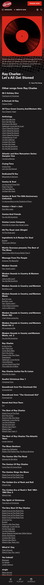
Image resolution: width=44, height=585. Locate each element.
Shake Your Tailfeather (9, 449)
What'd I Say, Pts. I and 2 (11, 552)
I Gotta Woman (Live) (9, 137)
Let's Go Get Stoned (9, 169)
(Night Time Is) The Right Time (13, 475)
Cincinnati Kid (7, 390)
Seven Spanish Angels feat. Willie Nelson (17, 533)
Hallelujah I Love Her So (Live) (13, 126)
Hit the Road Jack (8, 529)
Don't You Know (8, 353)
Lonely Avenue (7, 441)
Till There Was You (8, 189)
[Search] (41, 9)
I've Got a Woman (8, 159)
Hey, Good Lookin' (8, 303)
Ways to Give (21, 10)
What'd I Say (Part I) (9, 427)
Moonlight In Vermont (10, 177)
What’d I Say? (7, 429)
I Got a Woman (7, 362)
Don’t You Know (7, 416)
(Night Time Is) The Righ (10, 413)
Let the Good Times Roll (11, 184)
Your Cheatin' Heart (9, 112)
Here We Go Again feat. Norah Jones (15, 225)
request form (26, 66)
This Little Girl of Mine (10, 366)
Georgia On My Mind (9, 459)
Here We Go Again (8, 374)
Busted (4, 241)
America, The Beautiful (10, 261)
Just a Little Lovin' (8, 308)
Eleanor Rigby (7, 104)
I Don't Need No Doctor (10, 128)
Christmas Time (7, 382)
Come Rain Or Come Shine (12, 467)
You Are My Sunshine (10, 146)
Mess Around (7, 572)
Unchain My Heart (8, 142)
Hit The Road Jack (8, 233)
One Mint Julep (7, 209)
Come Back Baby (8, 351)
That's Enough (7, 550)
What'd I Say (6, 495)
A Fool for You (7, 346)
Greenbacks (6, 357)
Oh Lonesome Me (8, 328)
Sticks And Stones (8, 536)
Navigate (8, 10)
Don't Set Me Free (8, 119)
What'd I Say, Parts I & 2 (10, 542)
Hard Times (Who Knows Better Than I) (16, 253)
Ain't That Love (7, 348)
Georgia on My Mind (9, 124)
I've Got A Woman (8, 422)
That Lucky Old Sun (9, 243)
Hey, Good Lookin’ (8, 269)
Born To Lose (6, 299)
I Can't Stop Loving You (10, 306)
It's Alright (5, 562)
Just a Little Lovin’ (8, 279)
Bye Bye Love (7, 289)
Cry (3, 405)
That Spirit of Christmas (10, 96)
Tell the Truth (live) (8, 425)
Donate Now (35, 3)
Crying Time (6, 167)
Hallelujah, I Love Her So (11, 527)
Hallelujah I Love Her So (10, 360)
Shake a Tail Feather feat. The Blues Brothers (18, 452)
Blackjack (5, 560)
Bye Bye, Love (7, 301)
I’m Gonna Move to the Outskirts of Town (17, 201)
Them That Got (7, 187)
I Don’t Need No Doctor (10, 131)
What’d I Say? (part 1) (9, 431)
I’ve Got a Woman (8, 140)
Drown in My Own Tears (10, 355)
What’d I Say (6, 485)
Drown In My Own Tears (10, 418)
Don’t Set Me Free (8, 122)
